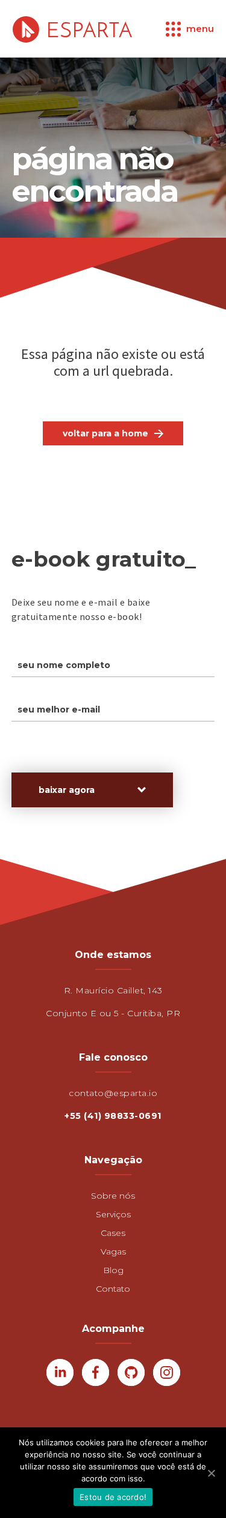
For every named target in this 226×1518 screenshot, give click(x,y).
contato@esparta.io (113, 1093)
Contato (113, 1288)
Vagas (113, 1251)
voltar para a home (105, 433)
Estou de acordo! (113, 1497)
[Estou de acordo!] (211, 1473)
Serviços (113, 1214)
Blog (113, 1270)
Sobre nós (113, 1195)
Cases (113, 1232)
